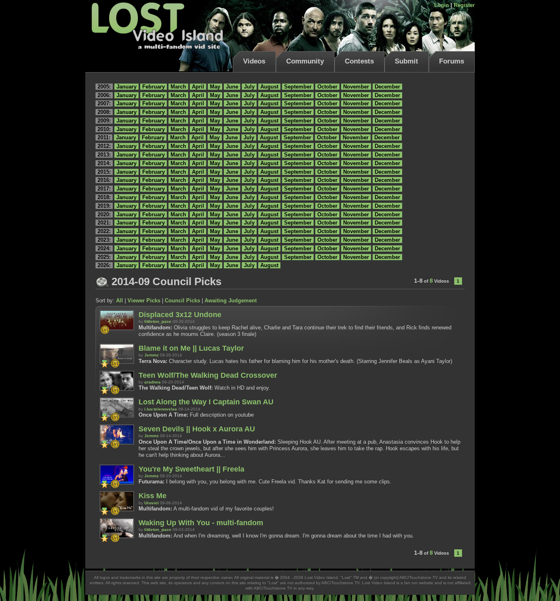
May (215, 87)
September (298, 87)
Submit (406, 61)
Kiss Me (152, 496)
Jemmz (151, 355)
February (153, 87)
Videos (254, 61)
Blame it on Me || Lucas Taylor (191, 348)
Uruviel (151, 503)
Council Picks (182, 300)
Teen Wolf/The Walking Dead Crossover (208, 375)
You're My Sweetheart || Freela (191, 469)
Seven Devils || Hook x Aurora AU (197, 429)
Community (305, 61)
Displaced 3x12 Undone (180, 315)
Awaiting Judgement (231, 300)
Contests (359, 61)
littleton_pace (157, 321)
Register (464, 5)
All (119, 300)
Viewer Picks (143, 300)
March (178, 87)
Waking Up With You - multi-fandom (201, 523)
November (356, 87)
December (387, 87)
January (126, 87)
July (249, 87)
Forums (451, 61)
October (327, 87)
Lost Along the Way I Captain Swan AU (206, 402)
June (232, 87)
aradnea (152, 382)
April (198, 87)
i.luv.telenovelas (160, 409)
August (269, 87)
